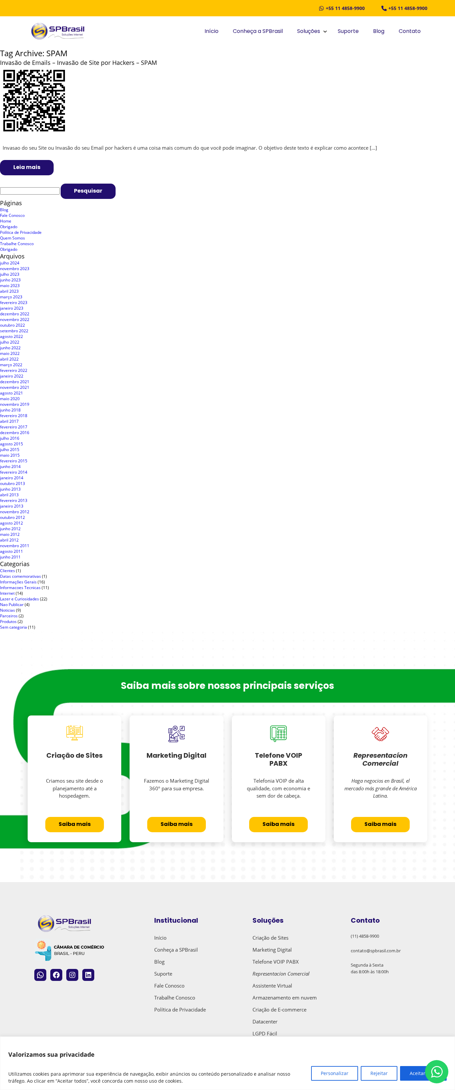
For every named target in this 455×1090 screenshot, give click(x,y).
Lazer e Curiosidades (19, 599)
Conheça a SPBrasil (258, 31)
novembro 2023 (14, 268)
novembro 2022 (14, 319)
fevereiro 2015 (13, 461)
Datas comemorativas (20, 576)
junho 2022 (10, 348)
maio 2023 (10, 285)
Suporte (348, 31)
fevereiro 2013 (13, 500)
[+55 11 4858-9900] (342, 8)
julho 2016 (9, 438)
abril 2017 (9, 421)
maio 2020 (10, 398)
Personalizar (334, 1073)
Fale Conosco (12, 215)
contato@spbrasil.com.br (376, 951)
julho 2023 (9, 274)
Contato (410, 31)
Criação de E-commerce (279, 1009)
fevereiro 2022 (13, 370)
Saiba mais (75, 824)
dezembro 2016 (14, 432)
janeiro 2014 (11, 478)
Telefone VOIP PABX (275, 961)
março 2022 (11, 365)
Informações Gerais (18, 582)
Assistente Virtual (272, 985)
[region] (227, 1063)
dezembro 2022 (14, 314)
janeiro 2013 (11, 506)
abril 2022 (9, 359)
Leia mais (26, 167)
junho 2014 (10, 466)
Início (212, 31)
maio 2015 (10, 455)
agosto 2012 (11, 523)
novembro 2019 (14, 404)
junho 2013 (10, 489)
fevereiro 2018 (13, 415)
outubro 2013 (12, 483)
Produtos (8, 621)
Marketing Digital (272, 949)
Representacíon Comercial (280, 973)
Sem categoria (13, 627)
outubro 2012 (12, 517)
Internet (7, 593)
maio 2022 (10, 353)
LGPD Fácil (264, 1033)
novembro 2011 (14, 545)
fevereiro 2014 (13, 472)
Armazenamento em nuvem (284, 997)
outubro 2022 (12, 325)
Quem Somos (12, 238)
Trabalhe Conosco (17, 243)
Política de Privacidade (21, 232)
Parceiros (9, 616)
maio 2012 (10, 534)
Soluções (308, 31)
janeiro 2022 (11, 376)
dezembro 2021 (14, 382)
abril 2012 (9, 540)
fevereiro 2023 (13, 302)
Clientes (7, 570)
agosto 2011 (11, 551)
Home (5, 221)
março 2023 (11, 297)
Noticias (7, 610)
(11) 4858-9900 (365, 936)
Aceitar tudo (423, 1073)
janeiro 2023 (11, 308)
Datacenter (264, 1021)
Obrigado (8, 227)
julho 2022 (9, 342)
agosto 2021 (11, 393)
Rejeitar (379, 1073)
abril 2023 (9, 291)
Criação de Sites (270, 937)
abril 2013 (9, 495)
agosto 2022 (11, 336)
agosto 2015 (11, 444)
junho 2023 (10, 280)
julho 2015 (9, 449)
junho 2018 (10, 410)
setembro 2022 (14, 331)
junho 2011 (10, 557)
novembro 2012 (14, 512)
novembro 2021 (14, 387)
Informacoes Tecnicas (20, 587)
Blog (378, 31)
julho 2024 (9, 263)
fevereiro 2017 (13, 427)
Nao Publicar (12, 604)
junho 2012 (10, 529)
